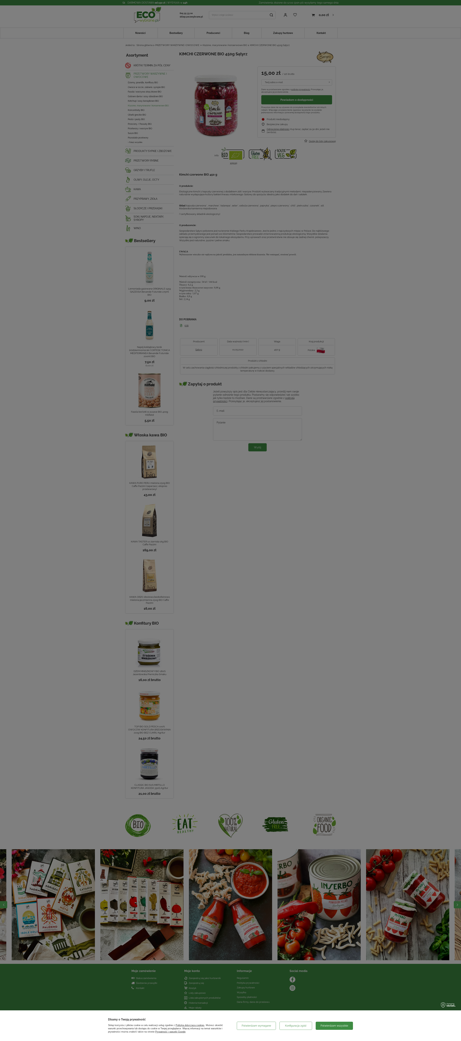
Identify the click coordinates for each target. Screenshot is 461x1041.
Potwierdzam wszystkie (334, 1025)
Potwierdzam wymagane (256, 1025)
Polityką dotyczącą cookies (190, 1025)
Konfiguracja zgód (295, 1025)
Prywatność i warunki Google (170, 1031)
